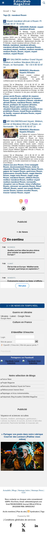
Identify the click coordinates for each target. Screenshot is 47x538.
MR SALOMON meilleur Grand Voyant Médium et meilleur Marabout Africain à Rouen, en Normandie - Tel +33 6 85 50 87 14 (23, 63)
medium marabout (35, 49)
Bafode (6, 45)
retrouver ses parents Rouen (22, 186)
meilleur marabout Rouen (14, 180)
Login (3, 337)
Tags (14, 11)
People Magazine (8, 383)
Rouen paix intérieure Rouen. (23, 107)
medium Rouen (10, 51)
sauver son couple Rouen (28, 188)
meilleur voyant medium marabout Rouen (21, 181)
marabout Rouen (33, 47)
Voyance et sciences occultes (15, 415)
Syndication (34, 512)
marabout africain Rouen (14, 47)
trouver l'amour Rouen (13, 193)
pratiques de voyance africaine (23, 105)
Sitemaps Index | (24, 490)
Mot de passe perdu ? (29, 345)
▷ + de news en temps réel (22, 306)
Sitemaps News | (37, 490)
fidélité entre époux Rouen (31, 169)
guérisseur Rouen (34, 171)
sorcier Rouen (9, 190)
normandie (31, 182)
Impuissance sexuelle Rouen (15, 173)
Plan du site (21, 512)
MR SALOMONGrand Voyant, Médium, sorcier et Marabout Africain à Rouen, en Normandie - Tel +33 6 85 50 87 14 (23, 124)
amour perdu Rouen (12, 96)
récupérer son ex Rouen (13, 184)
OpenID (6, 345)
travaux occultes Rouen (27, 190)
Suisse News (7, 379)
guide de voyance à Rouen (21, 100)
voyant (27, 51)
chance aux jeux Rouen (13, 165)
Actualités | (7, 490)
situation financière (11, 109)
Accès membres (9, 512)
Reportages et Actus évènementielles (15, 393)
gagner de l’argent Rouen (14, 171)
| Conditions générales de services (19, 520)
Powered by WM (23, 516)
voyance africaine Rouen (23, 113)
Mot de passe (6, 342)
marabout (15, 45)
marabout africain (27, 45)
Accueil (6, 11)
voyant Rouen (17, 54)
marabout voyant (10, 49)
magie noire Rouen (18, 175)
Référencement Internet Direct (13, 390)
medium (22, 49)
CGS (23, 493)
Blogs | (14, 490)
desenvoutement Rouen (20, 167)
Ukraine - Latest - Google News (15, 316)
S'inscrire (15, 345)
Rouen (20, 51)
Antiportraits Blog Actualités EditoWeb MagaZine (19, 397)
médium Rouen (32, 178)
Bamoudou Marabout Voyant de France (16, 386)
